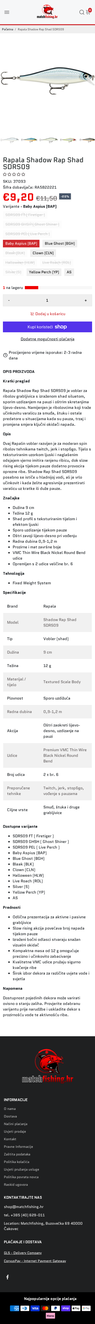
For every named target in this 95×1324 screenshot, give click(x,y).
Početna (7, 29)
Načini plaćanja (15, 1124)
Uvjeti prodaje (15, 1131)
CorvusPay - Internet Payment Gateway (35, 1261)
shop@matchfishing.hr (24, 1206)
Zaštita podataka (17, 1154)
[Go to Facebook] (7, 1277)
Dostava (10, 1116)
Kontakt (10, 1139)
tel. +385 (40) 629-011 (24, 1215)
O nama (10, 1108)
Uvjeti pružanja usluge (21, 1169)
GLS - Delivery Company (23, 1253)
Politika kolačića (16, 1162)
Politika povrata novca (21, 1177)
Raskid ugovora (16, 1184)
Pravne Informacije (18, 1146)
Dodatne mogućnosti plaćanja (48, 339)
